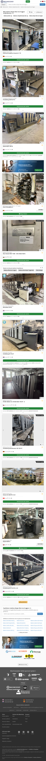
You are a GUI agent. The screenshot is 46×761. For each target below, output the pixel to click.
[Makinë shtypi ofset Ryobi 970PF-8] (23, 523)
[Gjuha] (42, 1)
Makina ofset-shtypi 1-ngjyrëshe (26, 270)
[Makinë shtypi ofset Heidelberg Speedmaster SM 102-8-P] (23, 430)
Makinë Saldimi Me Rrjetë (36, 623)
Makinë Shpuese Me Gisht (36, 625)
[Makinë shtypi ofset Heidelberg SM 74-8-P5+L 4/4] (23, 569)
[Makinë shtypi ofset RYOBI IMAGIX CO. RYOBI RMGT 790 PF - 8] (23, 383)
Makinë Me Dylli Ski (21, 623)
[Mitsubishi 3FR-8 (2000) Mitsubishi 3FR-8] (23, 289)
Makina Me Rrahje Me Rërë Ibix (10, 623)
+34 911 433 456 (29, 702)
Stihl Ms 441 (16, 707)
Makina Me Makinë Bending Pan (10, 620)
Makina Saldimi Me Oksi (8, 625)
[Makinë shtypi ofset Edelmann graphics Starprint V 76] (23, 34)
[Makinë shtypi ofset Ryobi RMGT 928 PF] (23, 128)
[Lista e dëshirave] (40, 1)
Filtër (31, 12)
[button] (44, 1)
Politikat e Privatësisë (28, 757)
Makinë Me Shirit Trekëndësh (23, 628)
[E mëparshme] (3, 35)
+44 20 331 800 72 (9, 700)
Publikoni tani (38, 170)
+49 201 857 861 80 (9, 702)
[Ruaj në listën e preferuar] (42, 52)
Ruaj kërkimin (23, 602)
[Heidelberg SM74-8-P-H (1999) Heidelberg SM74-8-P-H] (23, 81)
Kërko (43, 4)
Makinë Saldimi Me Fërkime (37, 620)
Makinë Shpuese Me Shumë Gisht (38, 630)
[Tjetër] (42, 35)
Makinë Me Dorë (20, 620)
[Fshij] (11, 16)
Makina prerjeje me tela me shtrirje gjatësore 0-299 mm (32, 707)
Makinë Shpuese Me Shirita (37, 628)
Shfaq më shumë (23, 632)
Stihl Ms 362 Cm (33, 710)
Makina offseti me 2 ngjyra (10, 270)
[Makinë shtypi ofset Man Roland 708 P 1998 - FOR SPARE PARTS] (23, 235)
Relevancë (39, 12)
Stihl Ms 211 (11, 710)
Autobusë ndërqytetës (7, 707)
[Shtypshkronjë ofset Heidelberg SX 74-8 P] (23, 335)
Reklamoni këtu (23, 664)
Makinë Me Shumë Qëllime (23, 630)
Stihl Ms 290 (25, 710)
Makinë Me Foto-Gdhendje (23, 625)
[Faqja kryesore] (1, 6)
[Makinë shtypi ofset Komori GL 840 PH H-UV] (23, 476)
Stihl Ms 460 (18, 710)
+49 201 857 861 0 (30, 700)
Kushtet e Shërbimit (37, 757)
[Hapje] (23, 64)
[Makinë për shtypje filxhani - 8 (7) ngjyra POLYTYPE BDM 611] (23, 189)
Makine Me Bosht (7, 628)
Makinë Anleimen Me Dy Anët (9, 630)
